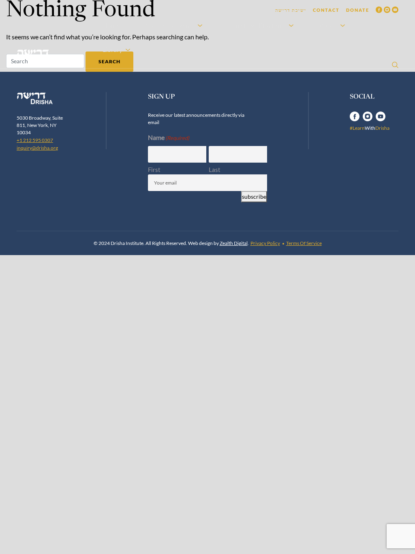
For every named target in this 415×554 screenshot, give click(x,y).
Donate (357, 10)
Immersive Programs (257, 25)
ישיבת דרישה (290, 10)
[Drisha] (43, 98)
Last (214, 169)
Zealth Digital (234, 243)
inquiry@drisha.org (37, 148)
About (328, 25)
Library (112, 49)
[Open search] (395, 65)
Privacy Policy (265, 243)
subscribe (254, 196)
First (154, 169)
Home (111, 25)
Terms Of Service (304, 243)
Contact (326, 10)
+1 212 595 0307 (35, 140)
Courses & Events (170, 25)
